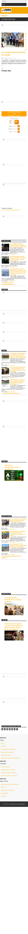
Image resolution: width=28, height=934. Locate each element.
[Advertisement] (14, 86)
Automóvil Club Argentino (8, 790)
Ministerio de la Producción (8, 749)
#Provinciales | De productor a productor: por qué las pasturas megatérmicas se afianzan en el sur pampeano (18, 355)
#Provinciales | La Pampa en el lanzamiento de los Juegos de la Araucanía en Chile (18, 533)
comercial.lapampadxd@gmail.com (10, 210)
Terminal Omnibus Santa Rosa (9, 775)
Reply (4, 58)
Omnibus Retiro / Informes (8, 769)
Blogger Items (22, 804)
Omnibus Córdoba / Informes (8, 772)
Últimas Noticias (8, 19)
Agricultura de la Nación (7, 752)
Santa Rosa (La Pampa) (14, 112)
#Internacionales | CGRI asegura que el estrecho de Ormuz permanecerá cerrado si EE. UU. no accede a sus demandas (18, 271)
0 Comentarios (10, 254)
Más (14, 254)
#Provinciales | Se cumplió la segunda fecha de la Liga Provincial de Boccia (18, 520)
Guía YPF (3, 787)
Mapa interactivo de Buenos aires (10, 784)
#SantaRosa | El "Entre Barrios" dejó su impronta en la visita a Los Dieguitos (18, 545)
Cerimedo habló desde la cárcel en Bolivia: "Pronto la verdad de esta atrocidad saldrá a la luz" (18, 258)
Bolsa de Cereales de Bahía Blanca (10, 758)
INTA (2, 743)
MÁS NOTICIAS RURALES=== (12, 393)
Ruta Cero (4, 796)
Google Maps (4, 793)
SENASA (3, 746)
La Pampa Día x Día (14, 804)
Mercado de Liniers (6, 755)
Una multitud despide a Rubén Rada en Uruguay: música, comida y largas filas (18, 245)
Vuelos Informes (5, 766)
